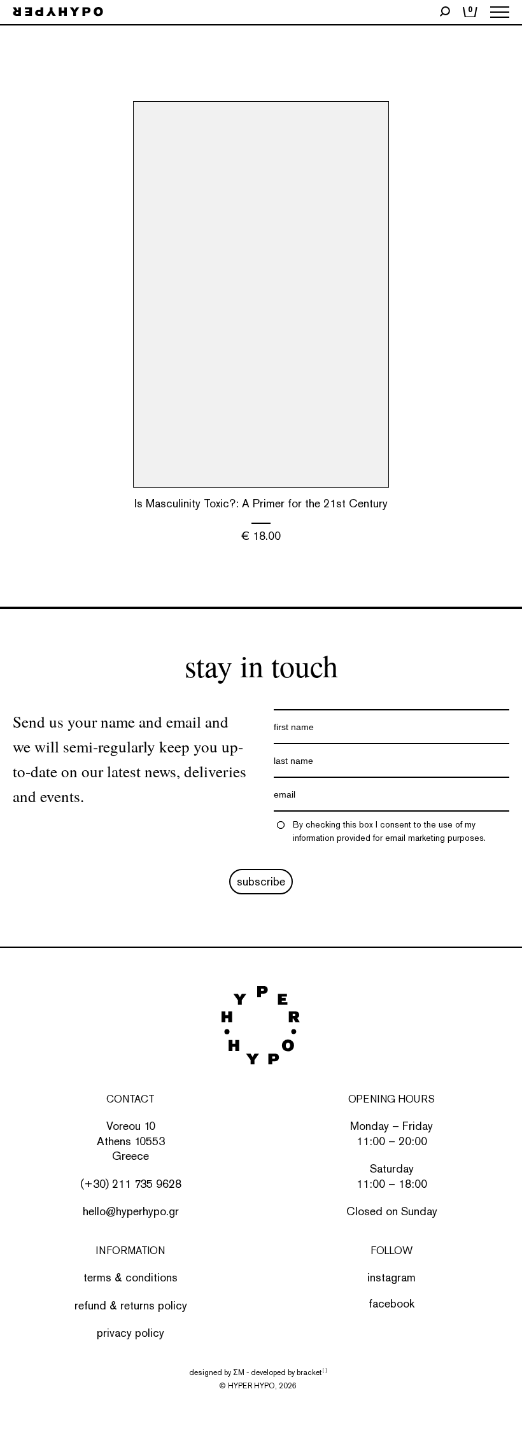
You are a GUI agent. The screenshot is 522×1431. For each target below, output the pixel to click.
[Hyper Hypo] (58, 12)
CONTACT (130, 1099)
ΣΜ (238, 1372)
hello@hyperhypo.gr (131, 1211)
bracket (312, 1372)
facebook (391, 1303)
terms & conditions (130, 1277)
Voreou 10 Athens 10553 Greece (131, 1140)
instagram (391, 1277)
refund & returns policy (130, 1305)
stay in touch (261, 665)
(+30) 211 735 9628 (130, 1183)
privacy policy (130, 1332)
